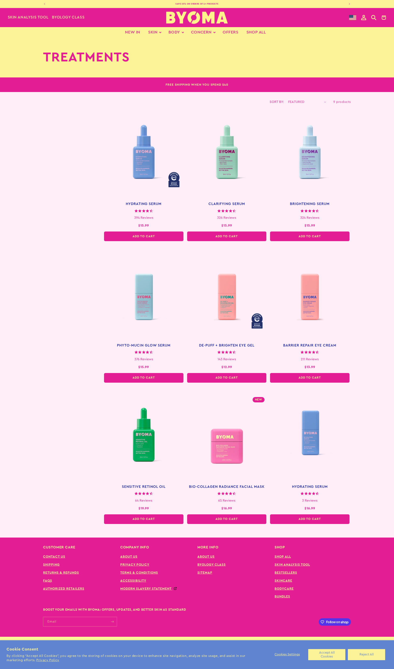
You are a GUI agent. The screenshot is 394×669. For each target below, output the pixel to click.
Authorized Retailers (63, 588)
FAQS (47, 580)
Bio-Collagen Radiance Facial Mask (227, 486)
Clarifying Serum (226, 204)
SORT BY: (277, 102)
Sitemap (204, 572)
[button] (374, 18)
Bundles (282, 596)
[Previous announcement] (44, 4)
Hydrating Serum (143, 204)
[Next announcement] (349, 4)
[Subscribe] (112, 621)
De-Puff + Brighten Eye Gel (226, 345)
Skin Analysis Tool (28, 17)
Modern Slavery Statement (146, 588)
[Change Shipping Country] (352, 17)
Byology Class (68, 17)
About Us (128, 556)
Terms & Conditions (139, 572)
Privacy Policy (47, 660)
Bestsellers (286, 572)
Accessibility (133, 580)
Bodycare (284, 588)
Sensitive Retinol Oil (144, 486)
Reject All (367, 654)
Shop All (283, 556)
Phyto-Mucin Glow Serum (144, 345)
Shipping (51, 564)
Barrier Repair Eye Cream (309, 345)
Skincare (283, 580)
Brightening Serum (310, 204)
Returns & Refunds (61, 572)
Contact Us (54, 556)
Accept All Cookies (327, 654)
